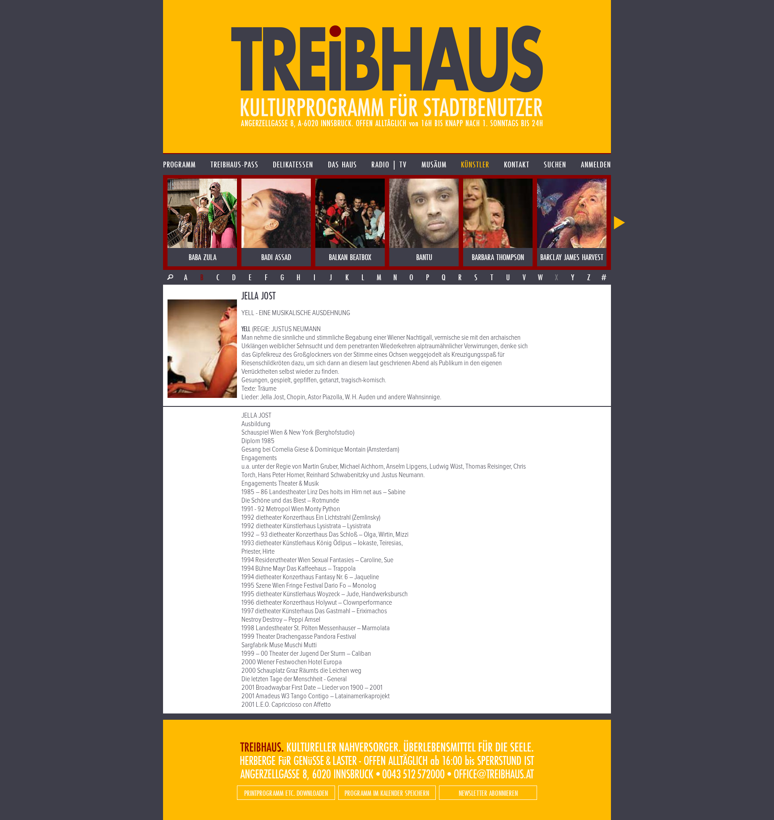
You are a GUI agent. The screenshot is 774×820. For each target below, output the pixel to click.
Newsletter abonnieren (488, 793)
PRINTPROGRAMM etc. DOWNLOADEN (286, 793)
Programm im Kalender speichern (386, 793)
